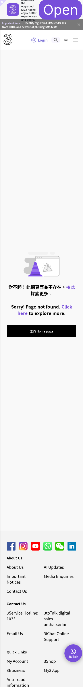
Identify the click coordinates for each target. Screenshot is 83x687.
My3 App (52, 670)
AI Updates (54, 567)
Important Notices (16, 579)
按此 (70, 287)
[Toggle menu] (75, 40)
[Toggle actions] (73, 653)
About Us (15, 567)
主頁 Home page (41, 331)
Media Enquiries (58, 576)
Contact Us (17, 591)
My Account (17, 661)
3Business (16, 670)
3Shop (50, 661)
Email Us (15, 633)
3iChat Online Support (56, 636)
